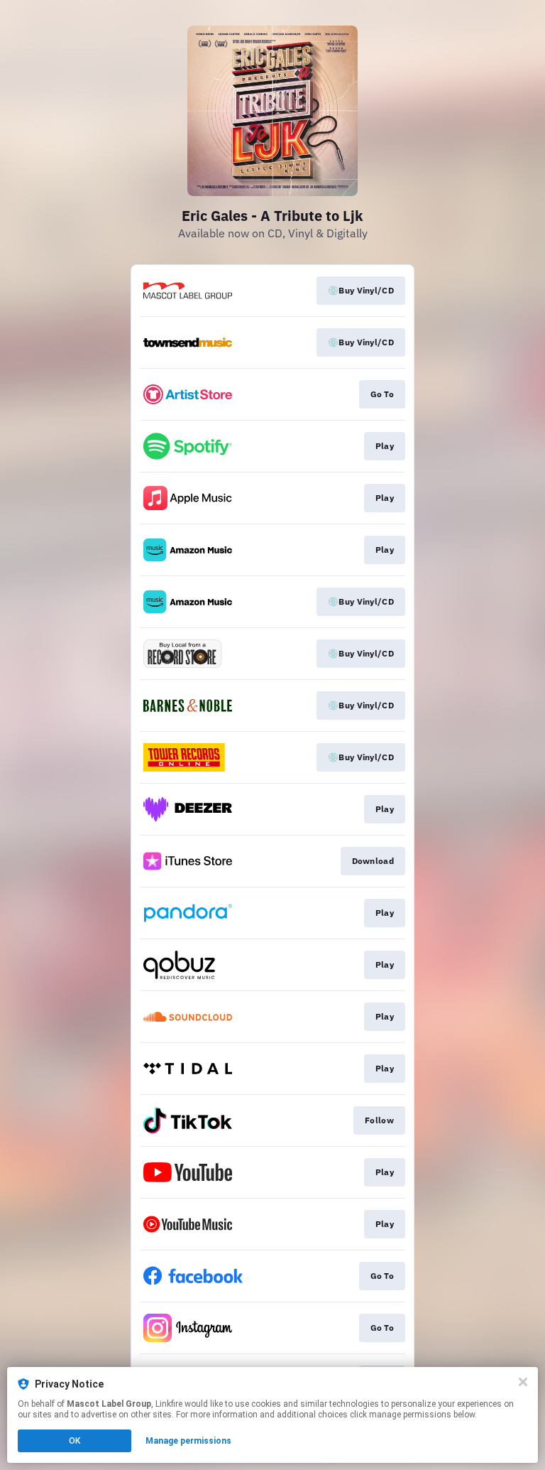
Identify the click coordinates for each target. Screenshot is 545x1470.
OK (74, 1441)
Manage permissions (188, 1441)
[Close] (523, 1382)
